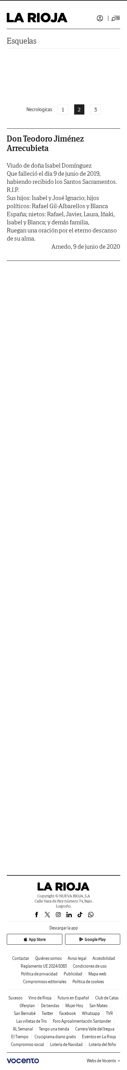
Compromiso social (27, 1044)
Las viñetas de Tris (31, 1021)
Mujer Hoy (74, 1005)
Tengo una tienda (54, 1028)
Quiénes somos (48, 958)
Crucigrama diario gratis (55, 1036)
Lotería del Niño (102, 1044)
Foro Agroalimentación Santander (82, 1021)
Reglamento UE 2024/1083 (44, 966)
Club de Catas (107, 997)
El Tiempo (19, 1036)
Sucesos (15, 997)
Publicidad (73, 973)
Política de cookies (88, 981)
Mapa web (97, 973)
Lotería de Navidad (66, 1044)
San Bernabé (25, 1013)
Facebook (67, 1013)
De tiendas (50, 1005)
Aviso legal (77, 958)
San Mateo (98, 1005)
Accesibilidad (103, 958)
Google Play (95, 939)
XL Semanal (23, 1028)
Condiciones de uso (90, 966)
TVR (109, 1013)
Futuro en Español (73, 997)
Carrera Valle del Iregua (94, 1028)
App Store (37, 939)
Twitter (47, 1013)
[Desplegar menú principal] (115, 18)
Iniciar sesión (100, 18)
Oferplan (27, 1005)
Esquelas (22, 40)
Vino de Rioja (39, 997)
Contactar (20, 958)
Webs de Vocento (101, 1060)
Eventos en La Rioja (99, 1036)
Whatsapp (91, 1013)
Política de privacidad (39, 973)
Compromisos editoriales (44, 981)
